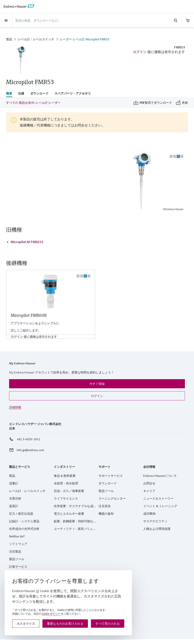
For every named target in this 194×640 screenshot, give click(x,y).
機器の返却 (106, 513)
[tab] (10, 93)
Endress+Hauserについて (160, 476)
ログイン (140, 52)
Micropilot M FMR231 (27, 242)
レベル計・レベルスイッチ (36, 39)
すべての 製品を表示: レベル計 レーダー (33, 102)
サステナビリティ (155, 521)
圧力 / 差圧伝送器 (21, 513)
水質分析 (15, 498)
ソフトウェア (18, 544)
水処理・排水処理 (66, 483)
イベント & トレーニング (160, 506)
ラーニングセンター (112, 498)
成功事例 (149, 513)
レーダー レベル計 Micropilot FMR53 (84, 39)
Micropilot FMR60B (29, 315)
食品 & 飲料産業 (65, 476)
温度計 (13, 506)
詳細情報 (15, 407)
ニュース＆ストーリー (158, 498)
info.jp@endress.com (30, 450)
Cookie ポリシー (51, 613)
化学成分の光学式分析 (24, 529)
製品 (9, 39)
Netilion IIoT (17, 536)
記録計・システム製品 (24, 521)
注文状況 (105, 506)
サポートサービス (111, 476)
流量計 (13, 483)
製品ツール (16, 559)
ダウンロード (108, 483)
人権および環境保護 (157, 529)
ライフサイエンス (66, 498)
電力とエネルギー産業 (69, 513)
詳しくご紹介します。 (26, 330)
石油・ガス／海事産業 (69, 491)
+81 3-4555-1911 (28, 439)
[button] (97, 383)
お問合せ (149, 483)
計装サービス (18, 566)
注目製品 (15, 551)
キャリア (149, 491)
